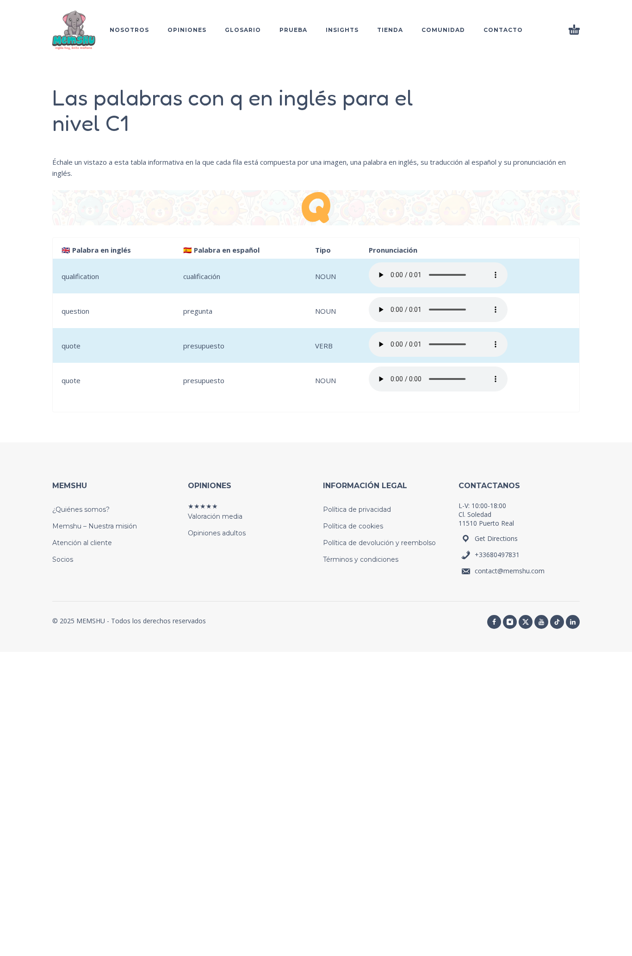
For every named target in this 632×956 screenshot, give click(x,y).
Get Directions (496, 538)
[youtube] (541, 622)
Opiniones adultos (217, 533)
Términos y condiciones (360, 559)
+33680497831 (497, 554)
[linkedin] (573, 622)
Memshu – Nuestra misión (94, 526)
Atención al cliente (82, 543)
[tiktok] (557, 622)
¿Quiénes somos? (81, 509)
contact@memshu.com (510, 570)
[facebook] (494, 622)
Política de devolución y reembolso (379, 543)
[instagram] (510, 622)
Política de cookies (353, 526)
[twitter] (526, 622)
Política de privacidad (357, 509)
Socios (62, 559)
